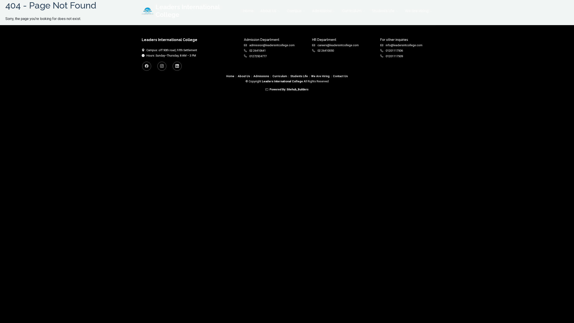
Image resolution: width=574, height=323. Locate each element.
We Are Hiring (320, 76)
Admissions (261, 76)
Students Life (299, 76)
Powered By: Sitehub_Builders (289, 89)
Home (248, 10)
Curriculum (279, 76)
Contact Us (340, 76)
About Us (244, 76)
